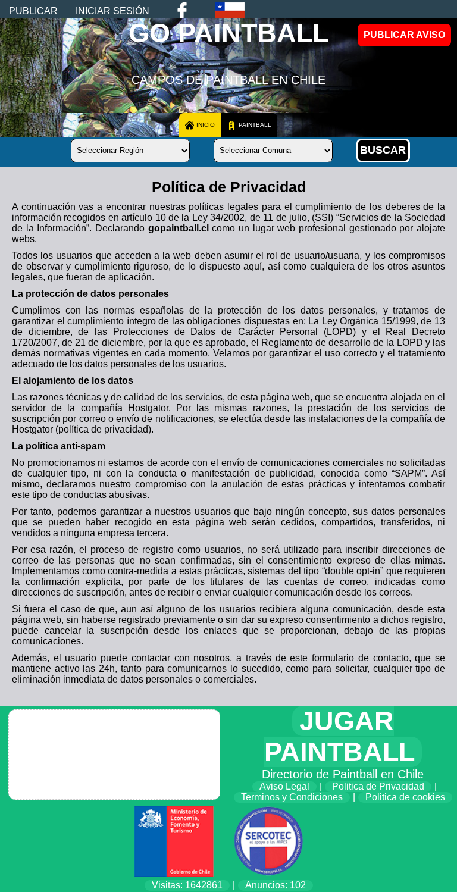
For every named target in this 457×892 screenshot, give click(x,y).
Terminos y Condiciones (292, 797)
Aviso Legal (284, 786)
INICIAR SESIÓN (112, 11)
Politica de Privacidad (378, 786)
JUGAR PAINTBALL (339, 736)
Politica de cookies (405, 797)
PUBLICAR (33, 11)
